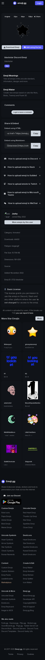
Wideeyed (7, 344)
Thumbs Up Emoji (30, 516)
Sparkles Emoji (29, 524)
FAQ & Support (29, 607)
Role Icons (5, 513)
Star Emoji (27, 520)
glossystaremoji (31, 344)
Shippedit (28, 461)
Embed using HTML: (12, 128)
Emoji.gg (10, 481)
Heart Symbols (7, 540)
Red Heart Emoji (29, 513)
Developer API (29, 599)
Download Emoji (12, 47)
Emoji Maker (28, 568)
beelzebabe (8, 406)
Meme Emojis (6, 527)
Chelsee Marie (30, 465)
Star (7, 66)
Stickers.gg (31, 623)
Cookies (30, 654)
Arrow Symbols (7, 543)
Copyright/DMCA (29, 603)
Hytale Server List (31, 626)
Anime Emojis (6, 520)
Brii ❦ (6, 377)
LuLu (5, 465)
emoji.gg (21, 3)
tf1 (5, 374)
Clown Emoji (28, 527)
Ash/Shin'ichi (29, 347)
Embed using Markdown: (14, 140)
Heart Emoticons (29, 540)
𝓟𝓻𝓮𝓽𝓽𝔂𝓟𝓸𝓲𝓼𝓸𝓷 (8, 347)
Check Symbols (7, 551)
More (39, 318)
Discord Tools (32, 628)
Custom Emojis (7, 568)
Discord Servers (19, 628)
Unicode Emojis (7, 596)
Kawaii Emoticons (30, 551)
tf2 (26, 374)
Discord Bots (6, 628)
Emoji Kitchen (28, 575)
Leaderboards (7, 579)
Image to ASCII (7, 610)
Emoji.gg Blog (28, 610)
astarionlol (7, 403)
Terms (10, 654)
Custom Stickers (7, 571)
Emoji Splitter (28, 579)
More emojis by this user (22, 222)
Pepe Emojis (6, 516)
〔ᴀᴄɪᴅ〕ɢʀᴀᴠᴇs (9, 435)
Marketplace (6, 582)
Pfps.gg (23, 623)
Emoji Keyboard (7, 607)
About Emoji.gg (29, 596)
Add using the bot (33, 47)
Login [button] (39, 3)
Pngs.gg (19, 626)
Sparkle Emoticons (30, 547)
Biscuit (27, 406)
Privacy (20, 654)
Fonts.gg (4, 623)
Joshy (15, 213)
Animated (16, 233)
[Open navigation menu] (2, 3)
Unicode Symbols (8, 599)
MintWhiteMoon (9, 432)
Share (38, 16)
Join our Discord (13, 496)
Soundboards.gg (8, 626)
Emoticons (5, 603)
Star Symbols (6, 547)
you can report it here (24, 313)
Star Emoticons (29, 543)
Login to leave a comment (22, 112)
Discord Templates (8, 631)
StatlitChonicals (9, 461)
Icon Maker (27, 582)
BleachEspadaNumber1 (33, 403)
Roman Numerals (8, 554)
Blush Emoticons (29, 554)
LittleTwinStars (30, 432)
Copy (35, 133)
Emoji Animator (28, 571)
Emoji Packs (6, 575)
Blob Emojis (5, 524)
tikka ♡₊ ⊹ (28, 435)
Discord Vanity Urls (25, 631)
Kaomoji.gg (14, 623)
